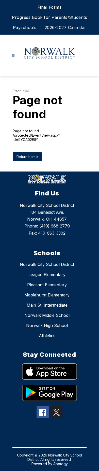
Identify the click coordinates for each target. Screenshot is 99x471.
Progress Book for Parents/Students (49, 17)
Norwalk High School (47, 325)
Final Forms (50, 7)
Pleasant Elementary (47, 284)
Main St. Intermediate (47, 305)
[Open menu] (13, 56)
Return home (27, 156)
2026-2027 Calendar (65, 27)
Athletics (47, 335)
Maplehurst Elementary (47, 294)
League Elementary (46, 274)
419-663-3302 (51, 233)
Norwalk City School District (47, 264)
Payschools (25, 27)
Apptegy (60, 464)
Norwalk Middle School (47, 315)
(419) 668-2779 (54, 226)
